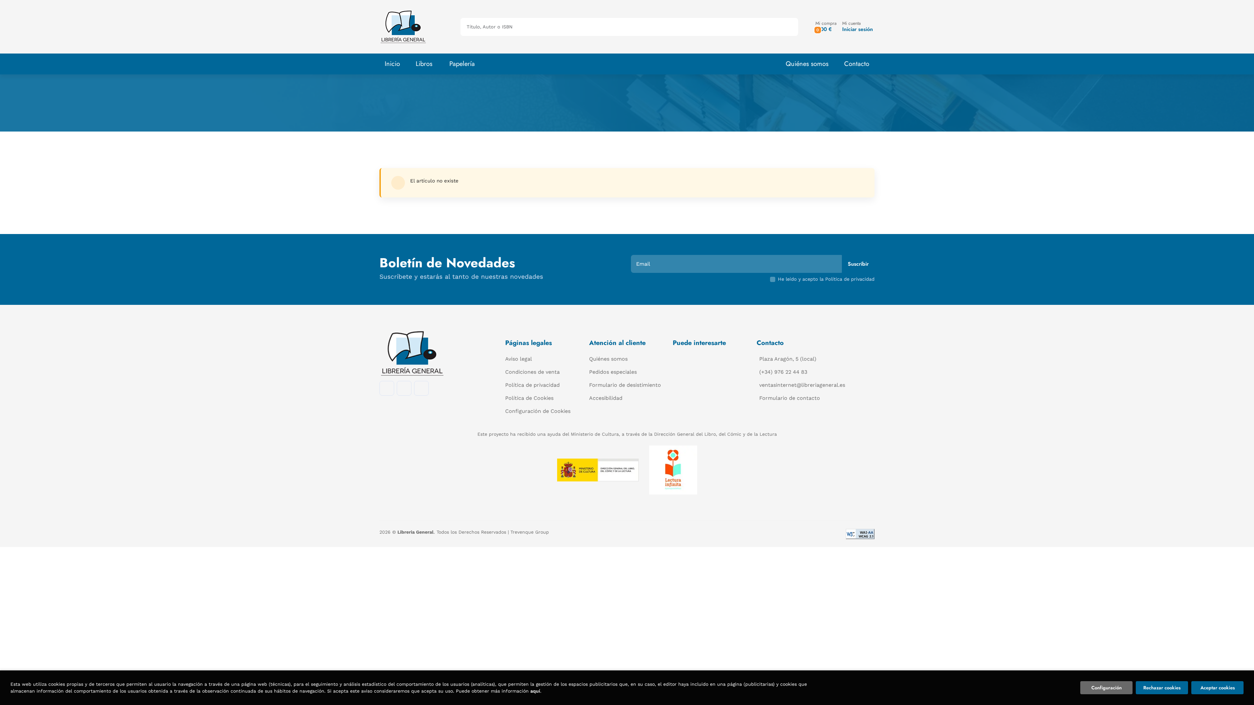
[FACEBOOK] (386, 388)
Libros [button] (424, 64)
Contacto (856, 64)
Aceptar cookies (1217, 687)
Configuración (1106, 687)
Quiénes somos (807, 64)
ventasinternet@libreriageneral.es (802, 385)
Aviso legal (518, 359)
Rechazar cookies (1162, 687)
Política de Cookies (529, 398)
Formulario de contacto (789, 398)
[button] (826, 27)
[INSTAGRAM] (404, 388)
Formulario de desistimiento (625, 385)
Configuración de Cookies (538, 411)
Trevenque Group (529, 532)
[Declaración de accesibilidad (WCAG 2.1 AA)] (860, 534)
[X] (421, 388)
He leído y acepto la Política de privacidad (826, 279)
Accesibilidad (605, 398)
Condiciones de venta (532, 372)
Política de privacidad (532, 385)
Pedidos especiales (613, 372)
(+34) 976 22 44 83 (783, 372)
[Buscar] (787, 27)
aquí (535, 691)
